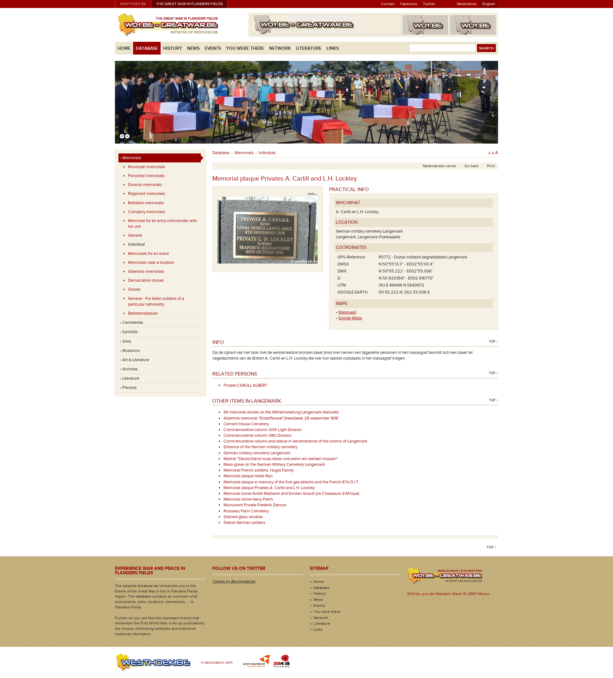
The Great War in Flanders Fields (189, 4)
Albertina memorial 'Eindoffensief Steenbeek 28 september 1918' (281, 418)
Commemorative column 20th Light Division (262, 429)
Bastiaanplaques (143, 313)
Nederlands (467, 4)
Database (147, 48)
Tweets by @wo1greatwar (233, 581)
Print (491, 166)
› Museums (130, 350)
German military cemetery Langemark (257, 453)
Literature (309, 48)
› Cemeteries (131, 322)
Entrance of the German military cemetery (260, 447)
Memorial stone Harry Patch (248, 499)
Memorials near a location (151, 262)
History (172, 48)
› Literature (129, 378)
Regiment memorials (146, 193)
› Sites (125, 341)
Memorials (244, 152)
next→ (313, 194)
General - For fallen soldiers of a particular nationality (156, 301)
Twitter (429, 4)
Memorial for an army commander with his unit (162, 223)
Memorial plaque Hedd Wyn (248, 476)
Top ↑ (493, 341)
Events (213, 48)
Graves (134, 289)
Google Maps (350, 318)
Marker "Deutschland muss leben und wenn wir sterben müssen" (280, 458)
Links (333, 48)
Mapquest (347, 312)
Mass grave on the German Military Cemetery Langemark (274, 464)
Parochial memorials (146, 175)
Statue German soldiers (244, 522)
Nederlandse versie (439, 166)
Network (280, 48)
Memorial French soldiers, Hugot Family (258, 470)
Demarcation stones (146, 280)
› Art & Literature (134, 359)
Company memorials (146, 211)
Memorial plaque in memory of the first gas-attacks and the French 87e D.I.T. (291, 482)
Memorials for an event (148, 253)
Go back (472, 166)
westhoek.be (133, 4)
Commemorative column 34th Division (257, 435)
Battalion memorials (146, 202)
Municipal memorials (146, 166)
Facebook (408, 4)
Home (124, 48)
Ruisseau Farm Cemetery (246, 511)
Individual (136, 244)
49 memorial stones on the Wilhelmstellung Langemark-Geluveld (280, 412)
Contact (388, 4)
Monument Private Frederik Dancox (254, 505)
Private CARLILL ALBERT (245, 385)
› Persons (128, 387)
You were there (245, 48)
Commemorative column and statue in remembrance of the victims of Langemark (295, 441)
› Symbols (129, 331)
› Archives (129, 369)
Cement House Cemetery (246, 424)
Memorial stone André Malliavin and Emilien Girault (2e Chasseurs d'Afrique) (291, 493)
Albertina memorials (146, 271)
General (135, 235)
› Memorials (130, 157)
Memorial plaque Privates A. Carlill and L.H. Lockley (268, 487)
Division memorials (145, 184)
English (488, 4)
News (193, 48)
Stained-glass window (243, 516)
